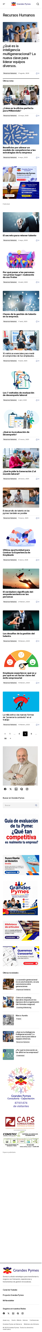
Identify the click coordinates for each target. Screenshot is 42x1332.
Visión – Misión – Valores (19, 1320)
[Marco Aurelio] (8, 1019)
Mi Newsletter (8, 1300)
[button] (4, 4)
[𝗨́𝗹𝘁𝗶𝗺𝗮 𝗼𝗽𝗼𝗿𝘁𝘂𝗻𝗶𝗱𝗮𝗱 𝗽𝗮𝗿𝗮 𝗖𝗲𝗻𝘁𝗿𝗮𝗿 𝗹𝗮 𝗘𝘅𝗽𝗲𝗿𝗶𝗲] (21, 537)
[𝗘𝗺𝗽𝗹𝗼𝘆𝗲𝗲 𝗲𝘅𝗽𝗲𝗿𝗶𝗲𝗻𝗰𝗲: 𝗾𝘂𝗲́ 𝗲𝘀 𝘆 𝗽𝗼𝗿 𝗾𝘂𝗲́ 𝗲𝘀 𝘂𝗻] (21, 660)
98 (5, 738)
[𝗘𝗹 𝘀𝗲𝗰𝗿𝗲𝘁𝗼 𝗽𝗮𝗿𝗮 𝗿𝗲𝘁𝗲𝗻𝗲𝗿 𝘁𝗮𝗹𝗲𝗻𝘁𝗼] (21, 222)
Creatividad (20, 1055)
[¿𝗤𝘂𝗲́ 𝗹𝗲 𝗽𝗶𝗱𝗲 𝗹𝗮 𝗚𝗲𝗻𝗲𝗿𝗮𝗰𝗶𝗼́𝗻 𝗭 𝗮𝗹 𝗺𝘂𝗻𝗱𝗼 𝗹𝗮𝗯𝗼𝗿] (21, 458)
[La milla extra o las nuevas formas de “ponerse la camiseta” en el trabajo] (21, 702)
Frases (18, 1019)
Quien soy (6, 1320)
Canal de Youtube (10, 1290)
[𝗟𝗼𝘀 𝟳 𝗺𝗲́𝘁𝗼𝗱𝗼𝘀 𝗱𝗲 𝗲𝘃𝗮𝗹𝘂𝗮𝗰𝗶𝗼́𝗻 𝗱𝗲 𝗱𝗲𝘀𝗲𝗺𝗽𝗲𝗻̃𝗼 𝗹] (21, 379)
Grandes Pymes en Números (12, 1324)
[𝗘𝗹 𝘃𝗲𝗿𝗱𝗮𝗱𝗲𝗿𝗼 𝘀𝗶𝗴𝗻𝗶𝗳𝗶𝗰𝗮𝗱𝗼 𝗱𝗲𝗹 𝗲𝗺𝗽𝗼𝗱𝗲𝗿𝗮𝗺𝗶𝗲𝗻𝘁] (21, 579)
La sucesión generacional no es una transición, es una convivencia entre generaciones (27, 983)
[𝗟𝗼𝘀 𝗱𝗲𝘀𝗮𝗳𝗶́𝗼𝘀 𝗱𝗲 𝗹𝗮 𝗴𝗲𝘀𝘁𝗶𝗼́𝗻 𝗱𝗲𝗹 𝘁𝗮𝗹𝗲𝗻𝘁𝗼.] (21, 620)
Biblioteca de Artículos (31, 1324)
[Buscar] (36, 805)
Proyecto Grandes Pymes (13, 1295)
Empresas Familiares (23, 989)
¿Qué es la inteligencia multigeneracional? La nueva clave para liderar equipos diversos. (19, 56)
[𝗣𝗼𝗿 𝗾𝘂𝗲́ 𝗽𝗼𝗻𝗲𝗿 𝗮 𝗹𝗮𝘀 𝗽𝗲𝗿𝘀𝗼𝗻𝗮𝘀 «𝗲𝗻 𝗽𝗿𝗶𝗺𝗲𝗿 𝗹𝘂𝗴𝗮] (21, 259)
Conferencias (34, 1320)
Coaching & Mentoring (23, 1007)
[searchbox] (18, 805)
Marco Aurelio (22, 1015)
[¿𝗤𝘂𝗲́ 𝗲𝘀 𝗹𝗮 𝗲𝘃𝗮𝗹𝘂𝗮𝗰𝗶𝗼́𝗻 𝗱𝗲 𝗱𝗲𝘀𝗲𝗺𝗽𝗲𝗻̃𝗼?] (21, 419)
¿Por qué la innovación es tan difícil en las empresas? (27, 1051)
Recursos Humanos (10, 73)
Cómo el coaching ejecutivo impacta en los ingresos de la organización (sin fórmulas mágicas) (27, 1001)
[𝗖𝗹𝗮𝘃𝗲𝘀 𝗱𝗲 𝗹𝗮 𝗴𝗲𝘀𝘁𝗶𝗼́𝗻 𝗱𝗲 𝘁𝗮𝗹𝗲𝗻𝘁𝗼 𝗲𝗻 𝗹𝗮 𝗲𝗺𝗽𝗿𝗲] (21, 301)
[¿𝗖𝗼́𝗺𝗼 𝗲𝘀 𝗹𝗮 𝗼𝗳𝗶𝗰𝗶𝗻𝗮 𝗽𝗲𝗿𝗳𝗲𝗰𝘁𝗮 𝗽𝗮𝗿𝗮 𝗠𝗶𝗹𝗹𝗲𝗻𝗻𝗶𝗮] (21, 95)
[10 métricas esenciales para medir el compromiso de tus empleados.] (21, 340)
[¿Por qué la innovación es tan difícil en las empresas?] (8, 1054)
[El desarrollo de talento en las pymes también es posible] (21, 498)
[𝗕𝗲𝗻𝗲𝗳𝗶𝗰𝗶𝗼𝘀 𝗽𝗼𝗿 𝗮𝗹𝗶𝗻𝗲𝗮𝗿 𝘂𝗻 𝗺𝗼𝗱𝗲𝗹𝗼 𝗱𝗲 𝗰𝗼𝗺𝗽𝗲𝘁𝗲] (21, 134)
